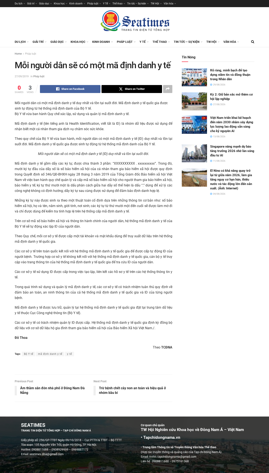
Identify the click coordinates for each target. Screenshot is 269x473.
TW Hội (155, 3)
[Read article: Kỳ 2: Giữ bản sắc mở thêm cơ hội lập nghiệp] (194, 101)
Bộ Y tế (28, 353)
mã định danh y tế (50, 353)
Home (18, 53)
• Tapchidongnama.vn (160, 437)
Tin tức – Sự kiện (136, 3)
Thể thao (117, 3)
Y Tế (105, 3)
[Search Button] (252, 42)
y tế (69, 353)
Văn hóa (168, 3)
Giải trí (30, 3)
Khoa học (59, 3)
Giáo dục (44, 3)
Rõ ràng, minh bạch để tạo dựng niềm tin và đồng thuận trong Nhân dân (230, 74)
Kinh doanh (76, 3)
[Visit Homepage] (134, 21)
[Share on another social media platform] (167, 89)
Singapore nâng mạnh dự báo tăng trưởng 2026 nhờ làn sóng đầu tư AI (232, 151)
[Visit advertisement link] (93, 366)
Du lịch (18, 3)
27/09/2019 (22, 76)
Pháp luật (92, 3)
